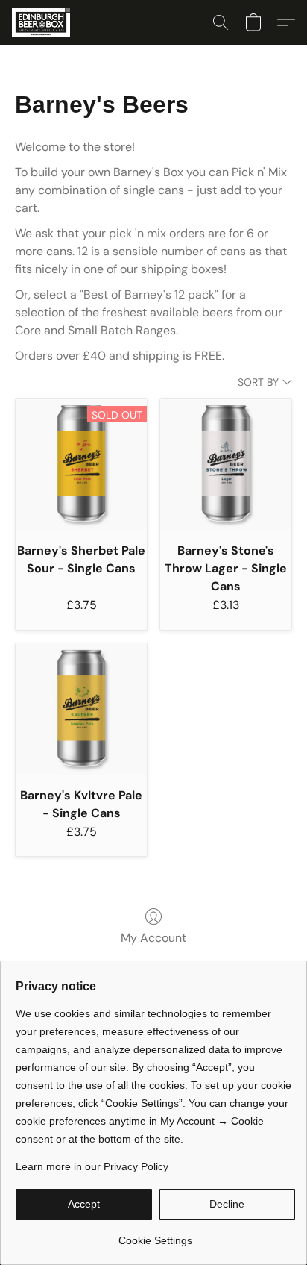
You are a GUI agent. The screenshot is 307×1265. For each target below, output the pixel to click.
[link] (155, 1234)
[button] (42, 22)
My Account (153, 938)
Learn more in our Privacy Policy (92, 1166)
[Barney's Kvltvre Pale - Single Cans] (81, 709)
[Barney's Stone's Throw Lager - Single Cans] (225, 464)
